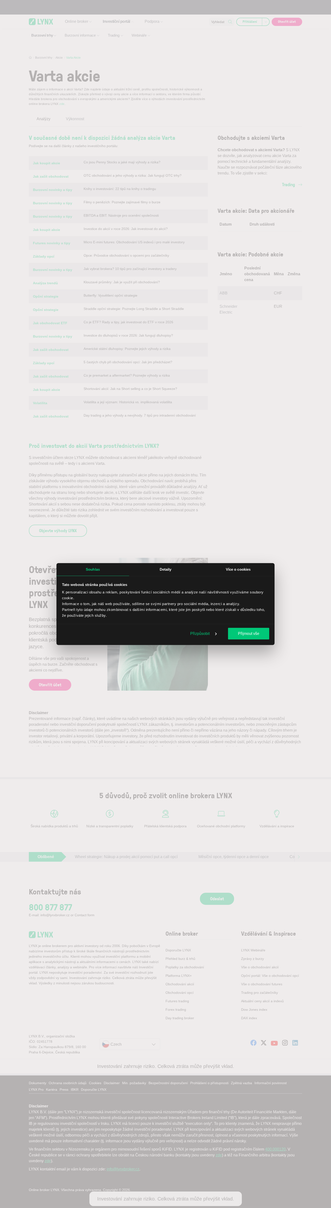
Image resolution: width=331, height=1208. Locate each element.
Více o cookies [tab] (238, 569)
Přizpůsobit (200, 633)
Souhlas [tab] (93, 569)
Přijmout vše (248, 633)
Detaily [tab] (166, 569)
